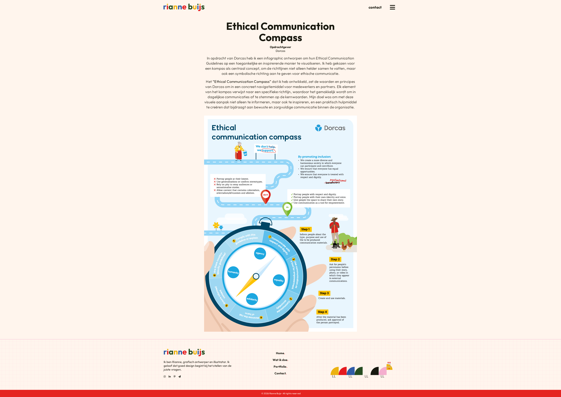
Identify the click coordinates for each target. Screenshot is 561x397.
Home (280, 353)
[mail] (179, 376)
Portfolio (280, 366)
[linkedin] (170, 376)
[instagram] (165, 376)
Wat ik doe (280, 360)
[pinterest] (174, 376)
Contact (280, 373)
